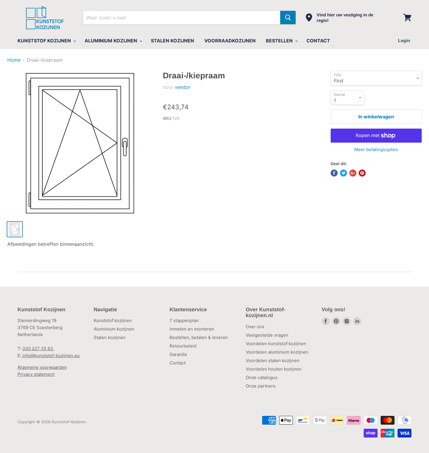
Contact (178, 363)
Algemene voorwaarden (42, 367)
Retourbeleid (183, 346)
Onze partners (260, 386)
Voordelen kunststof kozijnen (276, 343)
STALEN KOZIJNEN (172, 41)
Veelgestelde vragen (267, 335)
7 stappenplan (184, 320)
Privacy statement (36, 374)
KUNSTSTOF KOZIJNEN (45, 41)
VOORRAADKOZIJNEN (230, 41)
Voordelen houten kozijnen (273, 369)
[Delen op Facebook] (334, 173)
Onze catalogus (262, 377)
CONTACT (318, 41)
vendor (182, 87)
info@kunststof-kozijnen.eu (50, 355)
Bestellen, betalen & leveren (199, 337)
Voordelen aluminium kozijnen (277, 352)
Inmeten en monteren (192, 329)
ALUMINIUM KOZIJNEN (111, 41)
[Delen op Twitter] (343, 173)
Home (13, 60)
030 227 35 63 (38, 348)
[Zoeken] (288, 17)
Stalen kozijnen (109, 337)
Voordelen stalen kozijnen (272, 360)
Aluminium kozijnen (114, 329)
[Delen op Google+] (352, 173)
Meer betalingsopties (376, 149)
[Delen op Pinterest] (362, 173)
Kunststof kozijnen (113, 320)
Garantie (178, 354)
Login (404, 40)
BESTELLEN (280, 41)
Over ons (255, 326)
